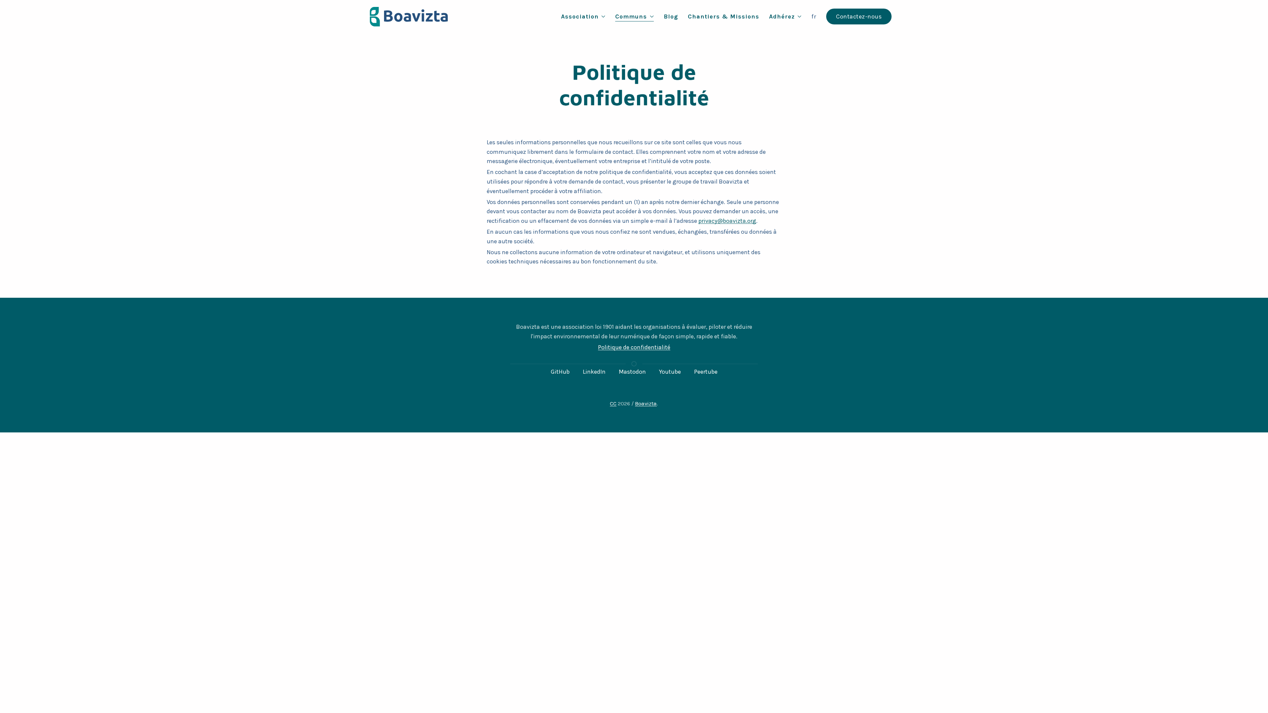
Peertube (706, 371)
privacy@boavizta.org (727, 220)
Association (580, 16)
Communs (631, 16)
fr (813, 16)
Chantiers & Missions (723, 16)
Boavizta (646, 403)
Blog (671, 16)
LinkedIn (594, 371)
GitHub (560, 371)
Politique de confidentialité (634, 347)
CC (613, 403)
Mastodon (632, 371)
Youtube (670, 371)
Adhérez (782, 16)
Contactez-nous (859, 16)
